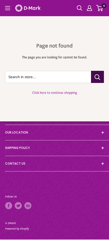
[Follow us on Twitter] (18, 205)
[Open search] (79, 8)
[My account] (89, 8)
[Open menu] (7, 8)
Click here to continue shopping (54, 93)
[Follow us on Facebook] (8, 205)
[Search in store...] (97, 77)
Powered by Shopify (17, 229)
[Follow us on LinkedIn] (27, 205)
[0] (100, 8)
